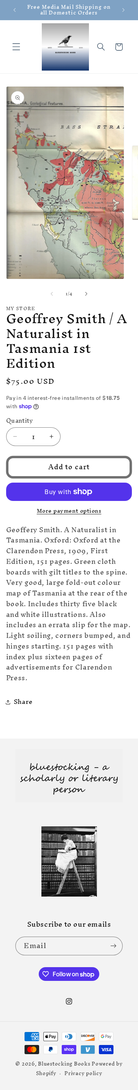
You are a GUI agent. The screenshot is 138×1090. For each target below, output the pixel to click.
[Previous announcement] (14, 10)
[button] (16, 47)
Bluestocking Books (64, 1063)
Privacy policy (83, 1073)
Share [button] (23, 701)
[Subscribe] (113, 946)
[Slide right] (86, 293)
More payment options (69, 511)
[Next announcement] (123, 10)
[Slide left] (51, 293)
